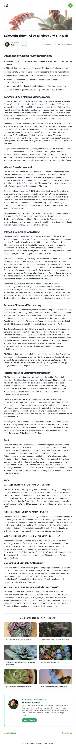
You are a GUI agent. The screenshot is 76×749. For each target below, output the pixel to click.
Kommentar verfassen (64, 44)
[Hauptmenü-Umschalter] (70, 5)
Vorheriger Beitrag (9, 733)
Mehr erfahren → (29, 720)
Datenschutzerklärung (31, 743)
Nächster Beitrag (67, 733)
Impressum (49, 743)
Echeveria (47, 44)
